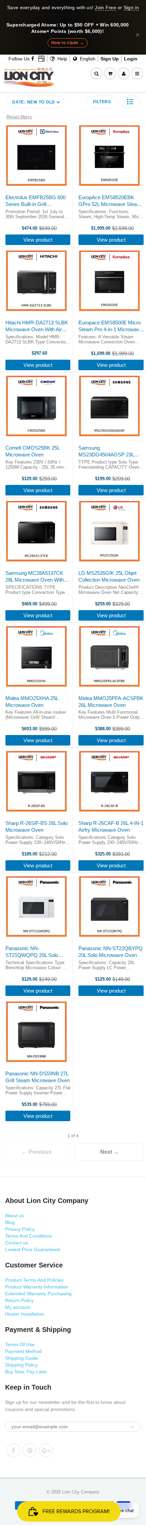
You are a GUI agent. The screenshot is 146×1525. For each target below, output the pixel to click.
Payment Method (23, 1351)
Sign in (131, 7)
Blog (10, 1222)
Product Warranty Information (36, 1286)
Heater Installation (24, 1314)
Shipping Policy (21, 1365)
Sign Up (110, 58)
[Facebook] (33, 58)
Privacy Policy (20, 1229)
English (86, 58)
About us (14, 1215)
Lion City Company (80, 1491)
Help (61, 58)
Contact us (16, 1242)
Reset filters (19, 116)
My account (17, 1307)
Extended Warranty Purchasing (38, 1293)
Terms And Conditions (28, 1236)
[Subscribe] (132, 1427)
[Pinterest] (29, 1450)
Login (131, 58)
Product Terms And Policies (34, 1280)
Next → (109, 1152)
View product (37, 240)
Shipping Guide (21, 1358)
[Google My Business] (41, 58)
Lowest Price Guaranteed (32, 1249)
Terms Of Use (20, 1344)
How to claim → (67, 42)
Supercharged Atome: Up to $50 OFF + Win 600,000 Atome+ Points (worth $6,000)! (67, 28)
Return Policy (19, 1300)
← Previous (37, 1152)
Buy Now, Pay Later (26, 1371)
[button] (130, 102)
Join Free (105, 7)
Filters (102, 101)
